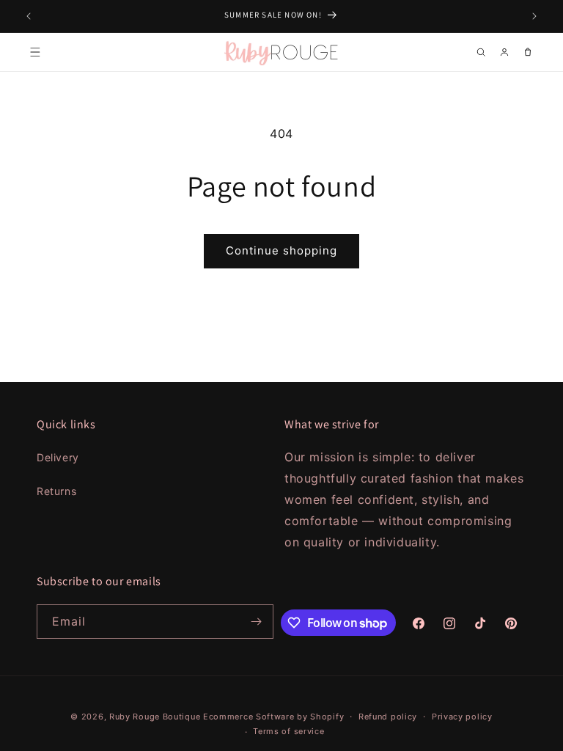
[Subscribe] (256, 621)
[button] (35, 52)
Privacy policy (462, 716)
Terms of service (288, 731)
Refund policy (387, 716)
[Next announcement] (534, 16)
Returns (56, 491)
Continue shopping (281, 250)
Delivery (58, 457)
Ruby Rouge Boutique (156, 716)
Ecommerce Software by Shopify (273, 716)
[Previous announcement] (28, 16)
